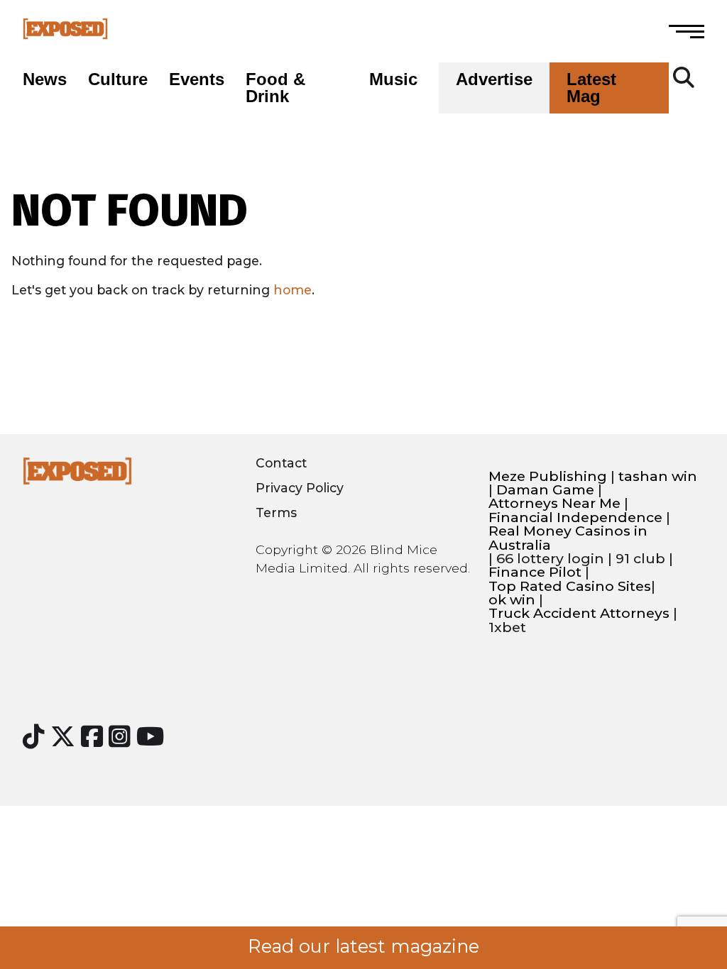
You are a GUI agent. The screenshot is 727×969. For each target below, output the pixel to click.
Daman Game (545, 490)
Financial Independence (575, 517)
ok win (511, 600)
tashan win (657, 476)
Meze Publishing (547, 476)
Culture (118, 79)
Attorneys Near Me (554, 503)
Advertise (494, 79)
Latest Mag (591, 88)
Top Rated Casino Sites (569, 586)
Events (196, 79)
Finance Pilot (534, 572)
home (292, 289)
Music (393, 79)
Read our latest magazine (363, 946)
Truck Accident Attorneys (578, 613)
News (45, 79)
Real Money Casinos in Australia (567, 538)
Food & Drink (275, 88)
